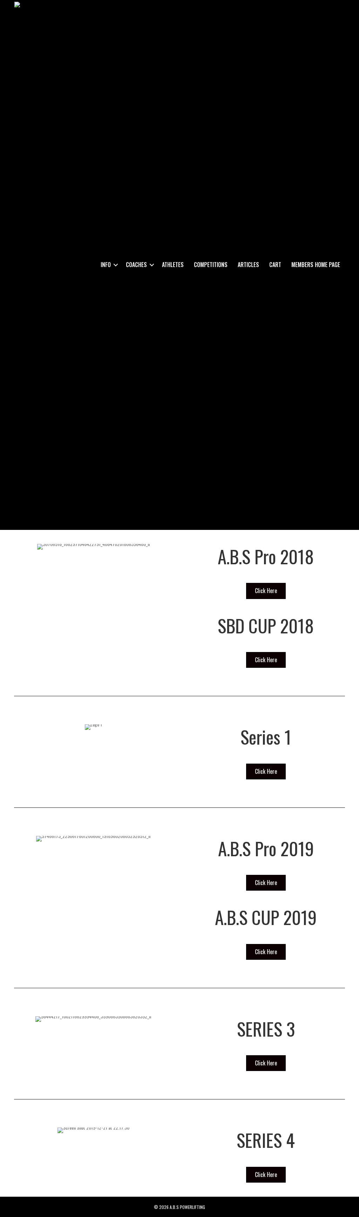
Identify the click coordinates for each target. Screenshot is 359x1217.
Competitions (211, 264)
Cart (275, 264)
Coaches (136, 264)
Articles (248, 264)
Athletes (173, 264)
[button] (116, 265)
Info (106, 264)
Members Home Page (315, 264)
